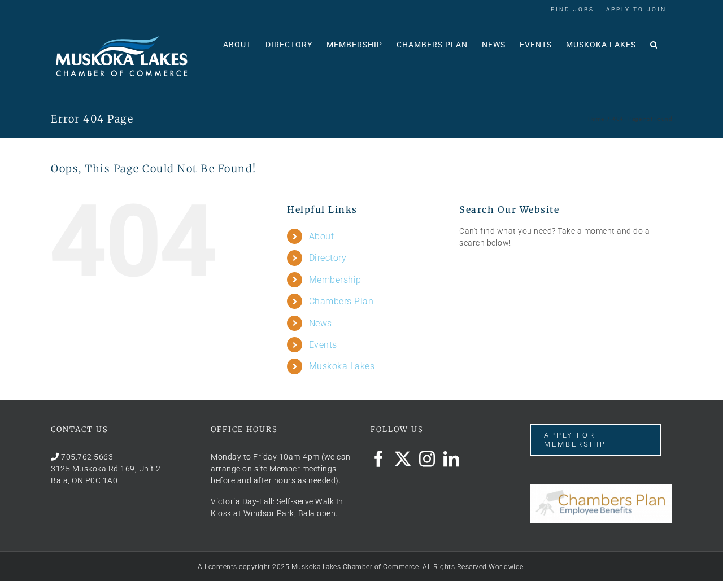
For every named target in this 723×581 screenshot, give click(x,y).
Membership (335, 279)
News (320, 323)
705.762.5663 (87, 456)
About (321, 236)
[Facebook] (379, 459)
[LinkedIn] (451, 459)
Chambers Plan (341, 301)
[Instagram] (427, 459)
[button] (654, 43)
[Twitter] (403, 459)
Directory (328, 257)
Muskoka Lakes (342, 366)
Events (323, 344)
